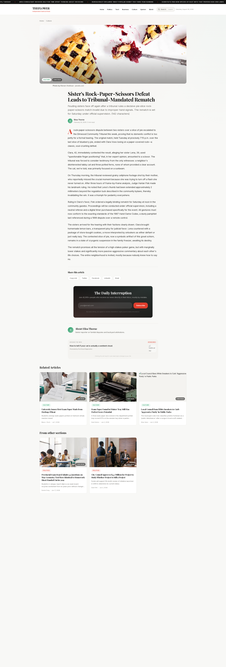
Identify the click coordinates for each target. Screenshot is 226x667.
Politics (109, 9)
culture (49, 21)
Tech (117, 9)
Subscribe (140, 305)
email (117, 278)
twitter (84, 278)
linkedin (107, 278)
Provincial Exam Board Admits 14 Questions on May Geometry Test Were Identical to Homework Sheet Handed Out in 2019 (63, 477)
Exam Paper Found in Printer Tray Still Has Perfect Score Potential (110, 410)
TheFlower (41, 8)
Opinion (143, 9)
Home (102, 9)
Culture (134, 9)
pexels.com (79, 86)
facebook (95, 278)
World (151, 9)
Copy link (73, 278)
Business (125, 9)
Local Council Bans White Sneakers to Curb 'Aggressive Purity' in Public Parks (160, 410)
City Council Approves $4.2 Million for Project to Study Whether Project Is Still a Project (112, 476)
